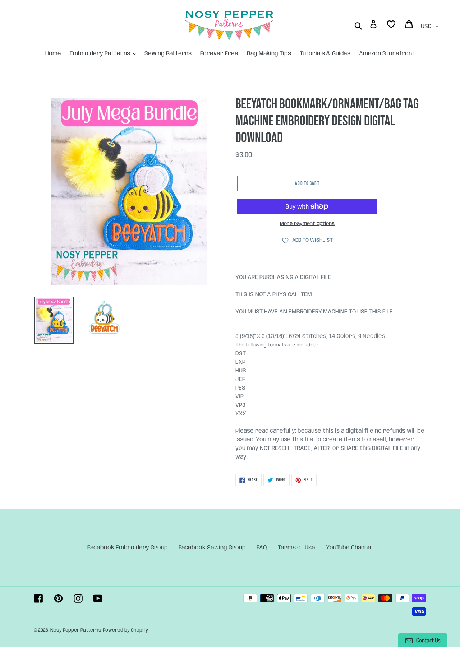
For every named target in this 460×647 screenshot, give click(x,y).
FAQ (262, 548)
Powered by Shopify (125, 630)
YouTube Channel (349, 548)
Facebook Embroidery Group (127, 548)
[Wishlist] (391, 26)
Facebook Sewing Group (212, 548)
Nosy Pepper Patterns (75, 630)
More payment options (307, 223)
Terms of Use (296, 548)
